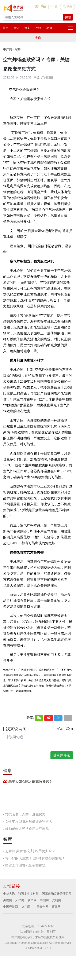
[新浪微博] (48, 718)
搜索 (68, 17)
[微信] (39, 718)
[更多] (68, 718)
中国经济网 (10, 906)
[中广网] (13, 7)
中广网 (7, 49)
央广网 (25, 906)
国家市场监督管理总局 (57, 893)
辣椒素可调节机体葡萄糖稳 (25, 865)
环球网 (56, 906)
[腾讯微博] (58, 718)
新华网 (32, 900)
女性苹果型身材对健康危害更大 (28, 821)
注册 (54, 6)
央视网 (7, 900)
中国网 (44, 900)
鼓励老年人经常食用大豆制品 (27, 829)
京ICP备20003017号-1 (38, 947)
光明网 (56, 900)
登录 (69, 6)
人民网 (19, 900)
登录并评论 (61, 755)
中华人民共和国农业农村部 (21, 893)
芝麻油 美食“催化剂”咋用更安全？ (30, 851)
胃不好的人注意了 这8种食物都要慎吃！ (35, 858)
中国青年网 (41, 906)
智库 (18, 49)
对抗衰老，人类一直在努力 (25, 814)
